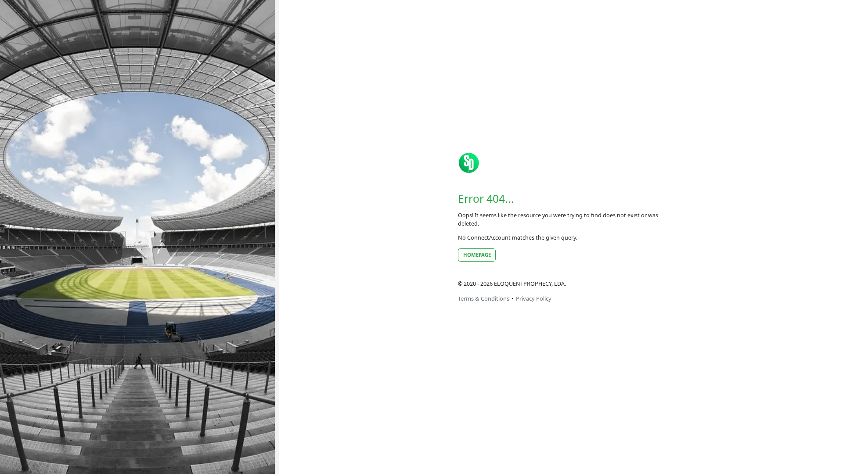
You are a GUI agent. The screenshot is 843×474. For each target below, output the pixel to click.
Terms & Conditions (483, 298)
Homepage (477, 254)
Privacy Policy (533, 298)
